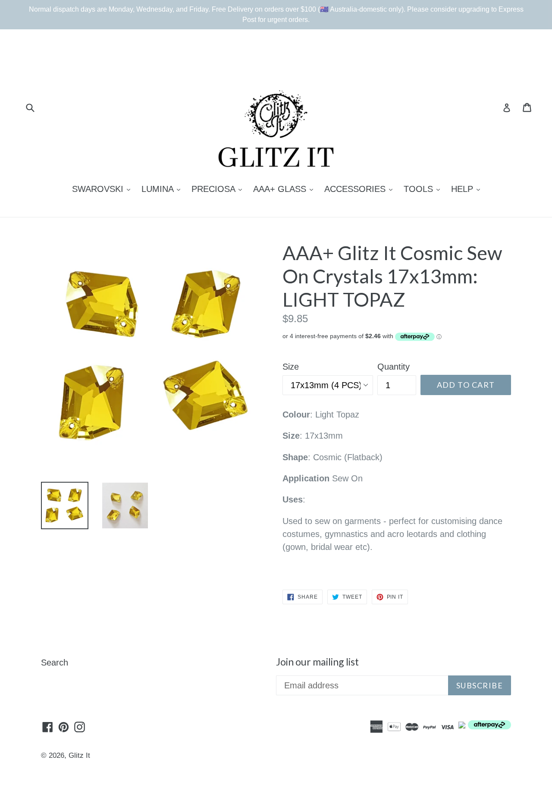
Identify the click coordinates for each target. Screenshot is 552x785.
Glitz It (79, 755)
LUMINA (163, 189)
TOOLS (424, 189)
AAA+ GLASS (285, 189)
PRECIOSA (218, 189)
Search (54, 662)
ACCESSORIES (360, 189)
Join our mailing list (317, 662)
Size (290, 366)
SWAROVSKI (103, 189)
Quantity (393, 366)
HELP (467, 189)
